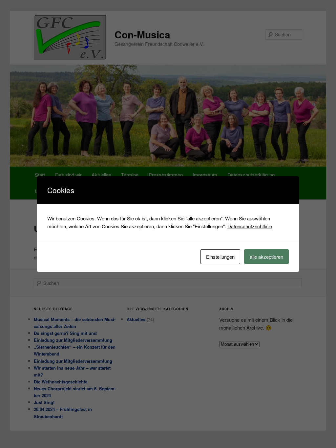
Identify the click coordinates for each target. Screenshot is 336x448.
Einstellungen (220, 256)
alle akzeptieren (266, 256)
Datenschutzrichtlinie (249, 226)
